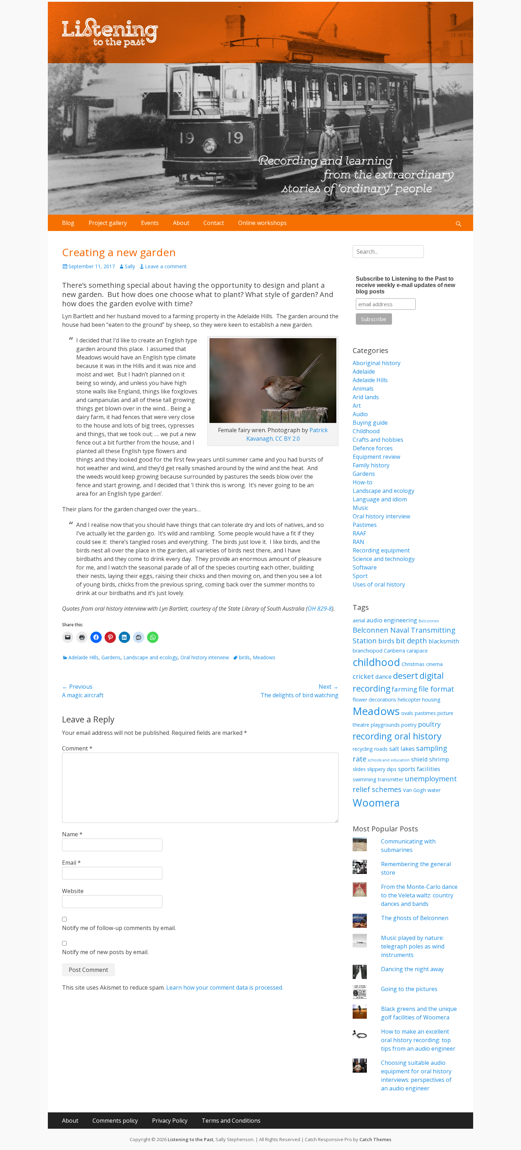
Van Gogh (414, 790)
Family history (371, 465)
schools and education (389, 760)
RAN (358, 542)
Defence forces (373, 448)
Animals (363, 388)
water (434, 790)
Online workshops (262, 223)
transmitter (390, 779)
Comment (77, 748)
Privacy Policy (169, 1120)
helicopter (409, 699)
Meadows (264, 657)
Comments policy (115, 1120)
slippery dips (382, 769)
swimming (364, 779)
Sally (130, 266)
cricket (363, 676)
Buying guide (370, 423)
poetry (408, 724)
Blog (68, 223)
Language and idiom (380, 499)
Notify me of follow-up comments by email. (119, 928)
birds (244, 657)
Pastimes (365, 525)
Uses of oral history (379, 584)
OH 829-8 (320, 608)
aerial (359, 620)
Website (73, 891)
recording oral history (397, 736)
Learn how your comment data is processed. (224, 987)
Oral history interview (204, 657)
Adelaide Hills (83, 657)
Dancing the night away (412, 969)
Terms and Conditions (231, 1120)
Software (365, 567)
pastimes (425, 713)
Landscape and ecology (150, 657)
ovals (407, 713)
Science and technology (384, 559)
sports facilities (419, 769)
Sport (360, 576)
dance (383, 676)
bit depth (411, 640)
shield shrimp (430, 759)
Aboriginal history (376, 363)
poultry (429, 724)
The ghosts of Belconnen (414, 918)
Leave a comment (166, 266)
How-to (362, 482)
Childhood (366, 431)
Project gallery (108, 223)
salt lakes (402, 748)
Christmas (413, 664)
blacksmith (443, 641)
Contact (213, 223)
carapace (417, 650)
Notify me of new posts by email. (105, 952)
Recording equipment (381, 550)
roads (381, 748)
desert (405, 675)
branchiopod (367, 650)
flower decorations (374, 699)
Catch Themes (375, 1139)
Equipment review (376, 457)
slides (359, 769)
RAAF (359, 533)
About (181, 223)
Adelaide (364, 371)
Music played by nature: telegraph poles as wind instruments (412, 946)
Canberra (394, 650)
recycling (363, 748)
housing (431, 699)
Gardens (111, 657)
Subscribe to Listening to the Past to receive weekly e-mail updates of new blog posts (405, 285)
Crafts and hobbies (378, 440)
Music (360, 508)
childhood (376, 662)
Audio (360, 414)
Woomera (376, 802)
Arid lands (366, 397)
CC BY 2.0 (287, 438)
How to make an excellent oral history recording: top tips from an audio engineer (418, 1040)
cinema (434, 664)
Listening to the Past (190, 1139)
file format (436, 689)
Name (72, 834)
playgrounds (385, 724)
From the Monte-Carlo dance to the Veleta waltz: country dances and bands (419, 895)
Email (71, 862)
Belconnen (429, 620)
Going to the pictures (409, 989)
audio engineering (391, 620)
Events (150, 223)
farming (404, 688)
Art (357, 405)
